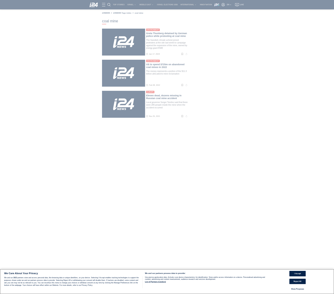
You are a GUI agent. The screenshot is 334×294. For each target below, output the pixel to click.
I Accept (297, 274)
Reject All (297, 281)
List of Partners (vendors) (155, 282)
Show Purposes (297, 289)
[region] (167, 281)
